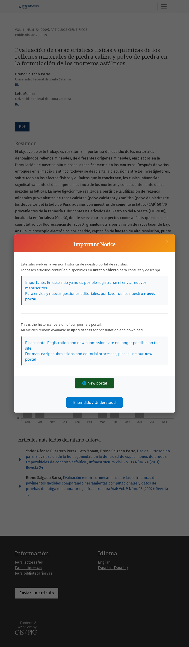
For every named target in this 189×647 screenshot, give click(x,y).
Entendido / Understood (94, 402)
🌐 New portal (94, 383)
